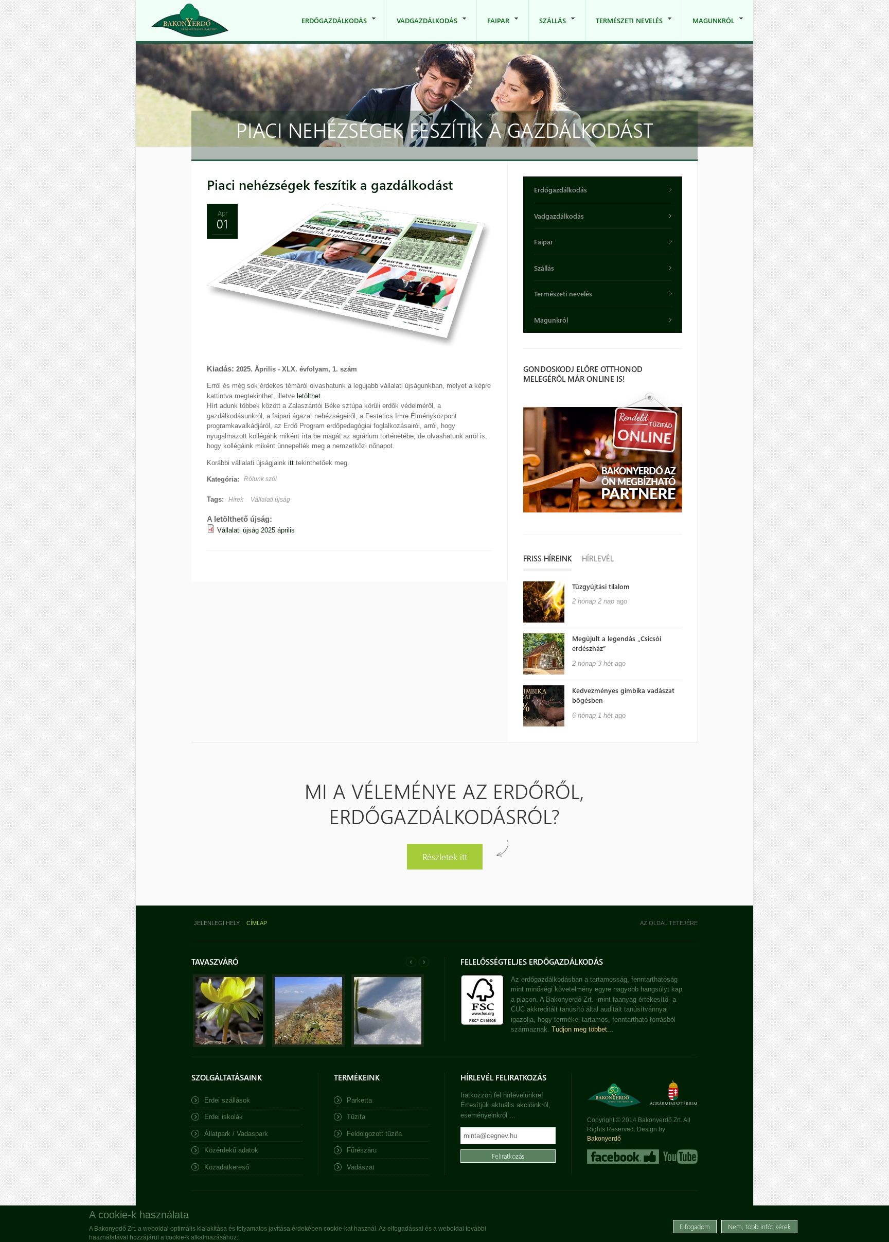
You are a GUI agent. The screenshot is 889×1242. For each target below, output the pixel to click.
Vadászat (361, 1167)
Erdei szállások (227, 1100)
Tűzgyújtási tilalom (601, 586)
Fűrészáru (362, 1150)
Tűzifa (356, 1117)
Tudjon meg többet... (582, 1029)
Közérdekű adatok (231, 1150)
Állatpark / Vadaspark (236, 1134)
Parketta (359, 1100)
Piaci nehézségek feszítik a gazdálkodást (330, 184)
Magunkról (708, 28)
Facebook (623, 1156)
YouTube (679, 1156)
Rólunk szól (260, 479)
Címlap (256, 923)
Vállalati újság (270, 499)
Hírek (235, 499)
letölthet (309, 396)
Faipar (493, 28)
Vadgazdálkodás (421, 28)
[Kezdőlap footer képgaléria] (229, 1045)
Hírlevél (598, 558)
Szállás (547, 28)
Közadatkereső (226, 1167)
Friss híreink (547, 558)
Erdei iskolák (223, 1117)
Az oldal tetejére (669, 923)
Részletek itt (444, 856)
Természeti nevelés (624, 28)
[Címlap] (189, 20)
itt (291, 463)
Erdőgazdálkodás (329, 28)
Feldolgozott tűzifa (374, 1134)
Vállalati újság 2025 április (256, 530)
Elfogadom (695, 1226)
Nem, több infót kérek (759, 1226)
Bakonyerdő (604, 1138)
